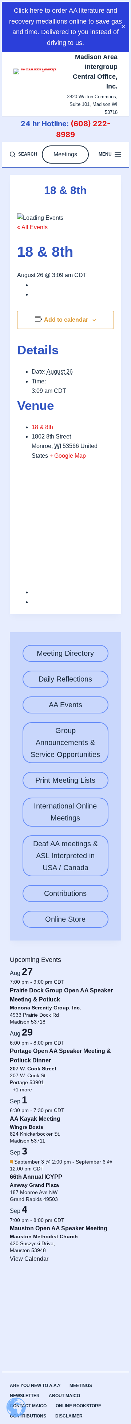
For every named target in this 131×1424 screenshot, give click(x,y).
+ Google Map (67, 456)
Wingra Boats (26, 1127)
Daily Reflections (65, 679)
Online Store (65, 919)
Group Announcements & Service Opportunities (65, 742)
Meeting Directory (65, 653)
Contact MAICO (28, 1405)
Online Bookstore (78, 1405)
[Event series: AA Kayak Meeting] (68, 1110)
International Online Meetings (65, 812)
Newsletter (25, 1395)
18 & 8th (42, 427)
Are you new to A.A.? (35, 1385)
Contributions (65, 893)
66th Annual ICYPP (36, 1177)
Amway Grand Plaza (34, 1185)
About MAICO (64, 1395)
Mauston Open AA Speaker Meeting (58, 1228)
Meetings (65, 154)
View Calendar (29, 1259)
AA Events (65, 705)
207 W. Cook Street (33, 1068)
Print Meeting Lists (65, 780)
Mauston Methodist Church (44, 1236)
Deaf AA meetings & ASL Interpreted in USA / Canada (65, 856)
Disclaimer (69, 1416)
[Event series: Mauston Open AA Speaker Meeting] (68, 1220)
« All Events (32, 227)
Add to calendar (66, 320)
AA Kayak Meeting (35, 1119)
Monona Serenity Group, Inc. (45, 1008)
